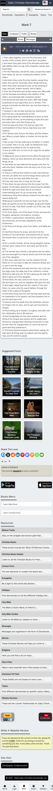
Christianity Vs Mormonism (14, 765)
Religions (6, 650)
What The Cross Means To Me (33, 370)
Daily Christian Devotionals (23, 2)
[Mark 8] (50, 39)
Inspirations (20, 15)
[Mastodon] (27, 455)
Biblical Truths (8, 530)
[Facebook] (3, 455)
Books (33, 34)
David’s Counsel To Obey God (11, 392)
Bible (4, 34)
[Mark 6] (3, 39)
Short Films (7, 662)
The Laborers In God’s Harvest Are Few (11, 369)
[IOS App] (45, 484)
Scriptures (14, 34)
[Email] (42, 455)
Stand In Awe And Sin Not (33, 414)
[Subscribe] (45, 717)
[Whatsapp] (37, 455)
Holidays (6, 590)
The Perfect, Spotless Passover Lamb (11, 435)
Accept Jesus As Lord (33, 392)
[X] (8, 455)
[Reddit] (13, 455)
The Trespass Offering (33, 436)
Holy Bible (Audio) (10, 614)
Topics (43, 15)
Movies (5, 638)
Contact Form (8, 566)
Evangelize (33, 15)
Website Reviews (9, 698)
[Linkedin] (18, 455)
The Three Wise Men (11, 414)
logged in (17, 471)
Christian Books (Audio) (12, 554)
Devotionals (7, 15)
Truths (24, 34)
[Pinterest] (22, 455)
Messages (30, 39)
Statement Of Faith (10, 674)
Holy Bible (6, 602)
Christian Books (9, 542)
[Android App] (8, 484)
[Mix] (32, 455)
